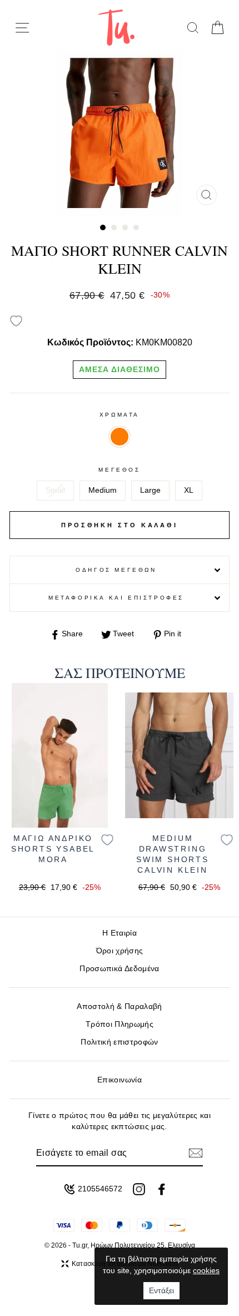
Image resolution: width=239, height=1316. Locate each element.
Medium (102, 490)
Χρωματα (119, 415)
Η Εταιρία (119, 933)
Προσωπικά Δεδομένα (119, 968)
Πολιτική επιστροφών (119, 1042)
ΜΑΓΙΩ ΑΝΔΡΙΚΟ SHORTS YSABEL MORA (53, 849)
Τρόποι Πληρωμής (119, 1024)
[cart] (217, 27)
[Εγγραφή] (195, 1153)
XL (188, 490)
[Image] (60, 755)
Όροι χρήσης (119, 951)
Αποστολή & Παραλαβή (119, 1006)
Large (150, 490)
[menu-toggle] (22, 27)
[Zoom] (206, 195)
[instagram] (139, 1189)
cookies (206, 1270)
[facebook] (162, 1189)
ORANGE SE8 (119, 436)
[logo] (116, 27)
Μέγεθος (119, 470)
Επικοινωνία (119, 1080)
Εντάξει (161, 1290)
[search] (193, 27)
